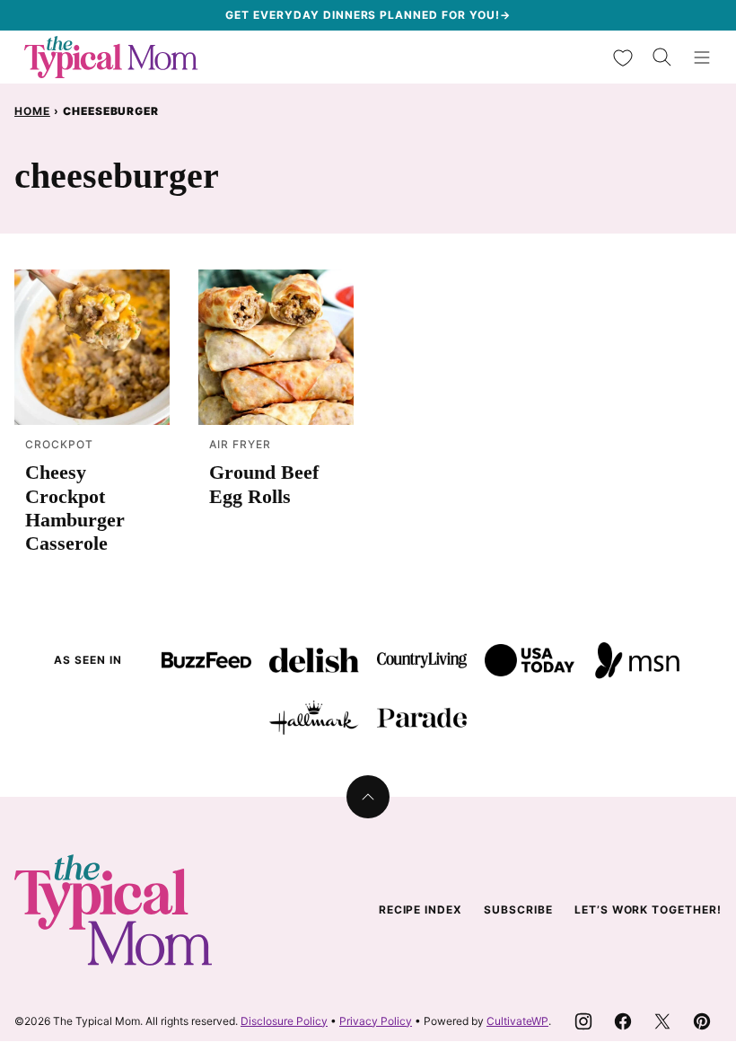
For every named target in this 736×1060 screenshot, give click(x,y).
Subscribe (518, 909)
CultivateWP (517, 1021)
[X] (662, 1021)
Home (32, 111)
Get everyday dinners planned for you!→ (367, 15)
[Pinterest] (702, 1021)
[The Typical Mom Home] (111, 57)
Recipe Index (421, 909)
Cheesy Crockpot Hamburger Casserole (75, 507)
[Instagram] (583, 1021)
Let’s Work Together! (648, 909)
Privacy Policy (375, 1021)
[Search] (662, 57)
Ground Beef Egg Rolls (264, 484)
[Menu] (702, 57)
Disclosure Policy (284, 1021)
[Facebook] (623, 1021)
